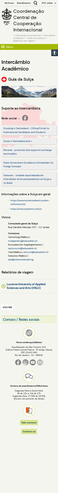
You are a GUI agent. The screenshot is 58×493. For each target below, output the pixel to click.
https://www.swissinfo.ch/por (26, 208)
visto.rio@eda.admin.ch (35, 252)
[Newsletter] (40, 364)
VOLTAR (7, 307)
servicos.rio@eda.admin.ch (22, 248)
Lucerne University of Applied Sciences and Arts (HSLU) (26, 286)
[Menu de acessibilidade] (54, 52)
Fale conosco (29, 422)
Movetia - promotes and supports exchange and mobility (27, 151)
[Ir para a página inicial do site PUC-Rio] (6, 17)
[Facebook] (18, 364)
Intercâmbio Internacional (28, 35)
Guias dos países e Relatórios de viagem (29, 39)
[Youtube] (33, 364)
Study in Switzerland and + (17, 141)
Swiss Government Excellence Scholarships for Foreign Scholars (28, 164)
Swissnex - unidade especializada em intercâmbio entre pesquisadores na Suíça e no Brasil (27, 179)
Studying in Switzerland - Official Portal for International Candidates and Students (26, 130)
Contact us (29, 431)
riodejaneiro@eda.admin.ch (22, 240)
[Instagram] (25, 364)
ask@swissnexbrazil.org (21, 259)
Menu (9, 47)
